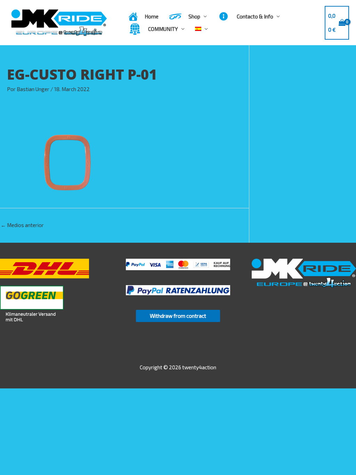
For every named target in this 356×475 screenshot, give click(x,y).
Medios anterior (22, 225)
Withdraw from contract (178, 316)
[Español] (201, 29)
